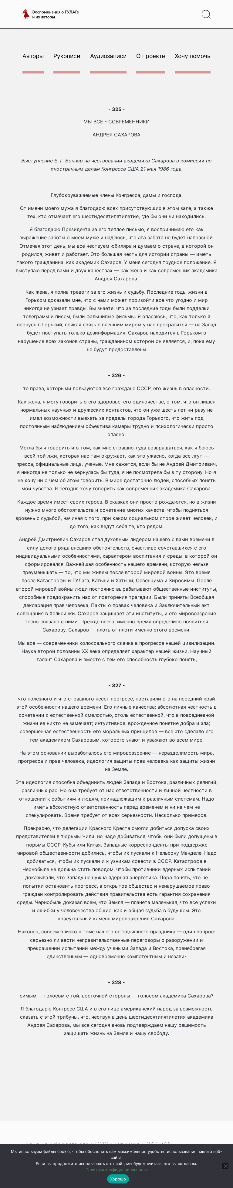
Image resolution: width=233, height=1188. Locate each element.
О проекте (150, 56)
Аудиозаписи (108, 56)
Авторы (33, 56)
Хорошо (118, 1179)
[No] (225, 1166)
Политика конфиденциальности (117, 1169)
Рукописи (66, 56)
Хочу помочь (193, 56)
